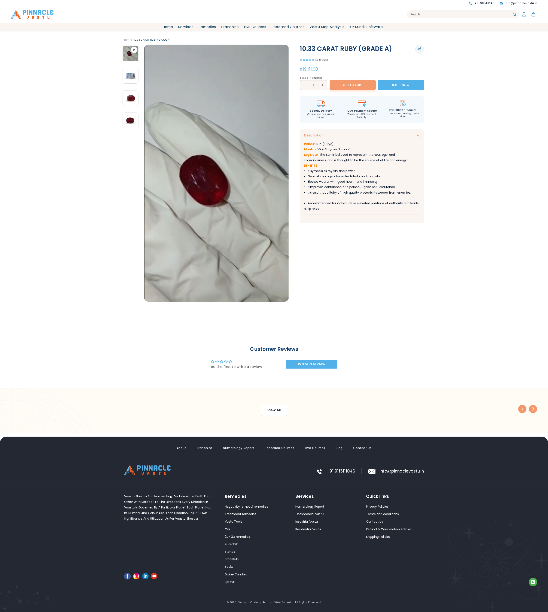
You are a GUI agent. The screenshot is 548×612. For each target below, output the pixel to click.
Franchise (204, 448)
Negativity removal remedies (246, 506)
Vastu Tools (233, 521)
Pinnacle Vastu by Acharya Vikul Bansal (264, 602)
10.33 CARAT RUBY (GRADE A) (152, 39)
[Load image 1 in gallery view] (130, 53)
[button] (419, 49)
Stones (230, 552)
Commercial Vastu (309, 514)
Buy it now (401, 85)
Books (229, 567)
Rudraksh (231, 544)
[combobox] (463, 14)
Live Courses (315, 448)
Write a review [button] (311, 281)
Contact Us (362, 448)
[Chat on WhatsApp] (533, 583)
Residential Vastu (308, 529)
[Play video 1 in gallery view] (130, 76)
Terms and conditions (382, 514)
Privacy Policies (377, 506)
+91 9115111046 (484, 3)
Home (128, 39)
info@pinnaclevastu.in (521, 3)
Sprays (230, 581)
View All (274, 327)
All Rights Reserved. (308, 602)
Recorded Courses (279, 448)
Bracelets (232, 559)
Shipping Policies (378, 536)
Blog (339, 448)
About (181, 448)
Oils (227, 529)
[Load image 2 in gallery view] (130, 120)
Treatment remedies (240, 514)
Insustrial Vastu (306, 521)
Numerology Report (238, 448)
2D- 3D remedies (237, 536)
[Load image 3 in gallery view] (130, 98)
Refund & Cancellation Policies (389, 529)
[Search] (514, 14)
